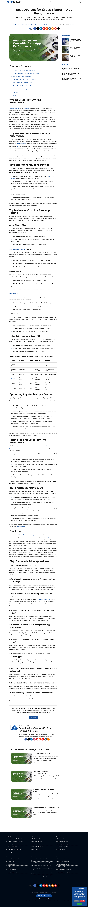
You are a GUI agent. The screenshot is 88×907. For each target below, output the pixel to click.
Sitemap (47, 900)
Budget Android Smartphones (14, 849)
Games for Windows (62, 838)
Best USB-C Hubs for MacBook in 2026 (75, 48)
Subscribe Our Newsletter (44, 895)
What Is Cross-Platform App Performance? (24, 70)
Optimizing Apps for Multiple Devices (22, 82)
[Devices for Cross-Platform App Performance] (33, 47)
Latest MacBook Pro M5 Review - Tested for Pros (75, 40)
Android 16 (10, 844)
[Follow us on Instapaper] (58, 28)
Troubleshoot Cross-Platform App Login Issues (41, 868)
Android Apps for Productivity (14, 838)
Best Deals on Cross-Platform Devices (43, 790)
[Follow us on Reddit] (46, 28)
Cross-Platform (73, 2)
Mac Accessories (11, 869)
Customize (77, 900)
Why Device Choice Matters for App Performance (26, 73)
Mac (66, 2)
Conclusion (16, 92)
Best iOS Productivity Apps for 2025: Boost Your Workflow (71, 74)
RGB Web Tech (67, 900)
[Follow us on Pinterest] (43, 28)
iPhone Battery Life (37, 841)
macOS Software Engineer (63, 872)
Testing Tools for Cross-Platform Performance (25, 85)
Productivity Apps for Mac (13, 859)
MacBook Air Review (12, 872)
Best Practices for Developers (21, 89)
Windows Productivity (62, 841)
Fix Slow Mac (10, 866)
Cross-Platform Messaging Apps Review (42, 876)
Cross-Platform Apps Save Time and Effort (40, 859)
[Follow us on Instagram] (34, 739)
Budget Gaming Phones (41, 753)
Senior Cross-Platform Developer (65, 859)
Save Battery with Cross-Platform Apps (42, 862)
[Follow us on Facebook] (34, 28)
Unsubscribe (40, 898)
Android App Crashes (12, 846)
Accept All (79, 903)
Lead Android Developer (63, 864)
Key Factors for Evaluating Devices (22, 76)
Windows (60, 2)
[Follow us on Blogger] (52, 28)
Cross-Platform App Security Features (41, 865)
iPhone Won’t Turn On (37, 846)
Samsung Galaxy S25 (17, 249)
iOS (54, 2)
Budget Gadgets (61, 849)
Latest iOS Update (36, 844)
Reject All (82, 900)
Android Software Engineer (63, 861)
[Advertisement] (44, 904)
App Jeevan (72, 24)
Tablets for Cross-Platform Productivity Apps (42, 772)
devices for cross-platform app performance (30, 535)
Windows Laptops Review (63, 852)
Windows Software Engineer (64, 869)
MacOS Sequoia (11, 864)
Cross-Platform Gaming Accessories (46, 807)
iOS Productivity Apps (37, 838)
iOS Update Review (37, 852)
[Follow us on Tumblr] (49, 28)
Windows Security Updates (63, 844)
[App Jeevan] (13, 3)
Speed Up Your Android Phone (14, 841)
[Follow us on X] (37, 28)
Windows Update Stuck (63, 846)
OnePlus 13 (13, 294)
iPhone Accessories (37, 849)
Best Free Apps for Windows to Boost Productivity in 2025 (71, 79)
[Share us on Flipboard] (55, 28)
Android (49, 2)
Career (58, 857)
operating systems (14, 108)
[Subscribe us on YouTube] (42, 739)
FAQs (14, 95)
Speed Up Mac (11, 861)
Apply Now (33, 717)
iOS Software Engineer (62, 866)
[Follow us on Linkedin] (40, 28)
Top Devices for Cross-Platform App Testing (24, 79)
